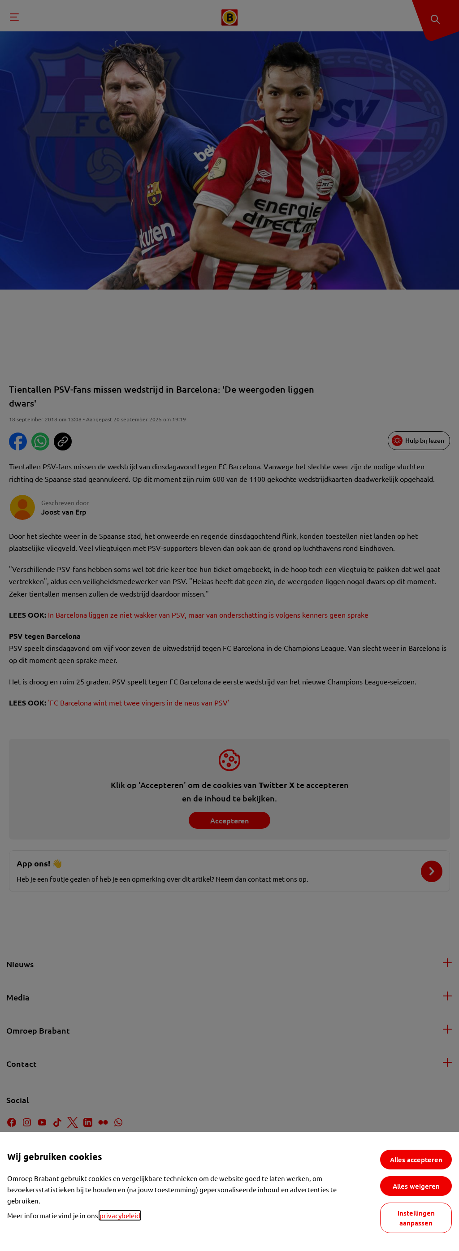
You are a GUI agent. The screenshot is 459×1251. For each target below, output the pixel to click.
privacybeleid (120, 1215)
